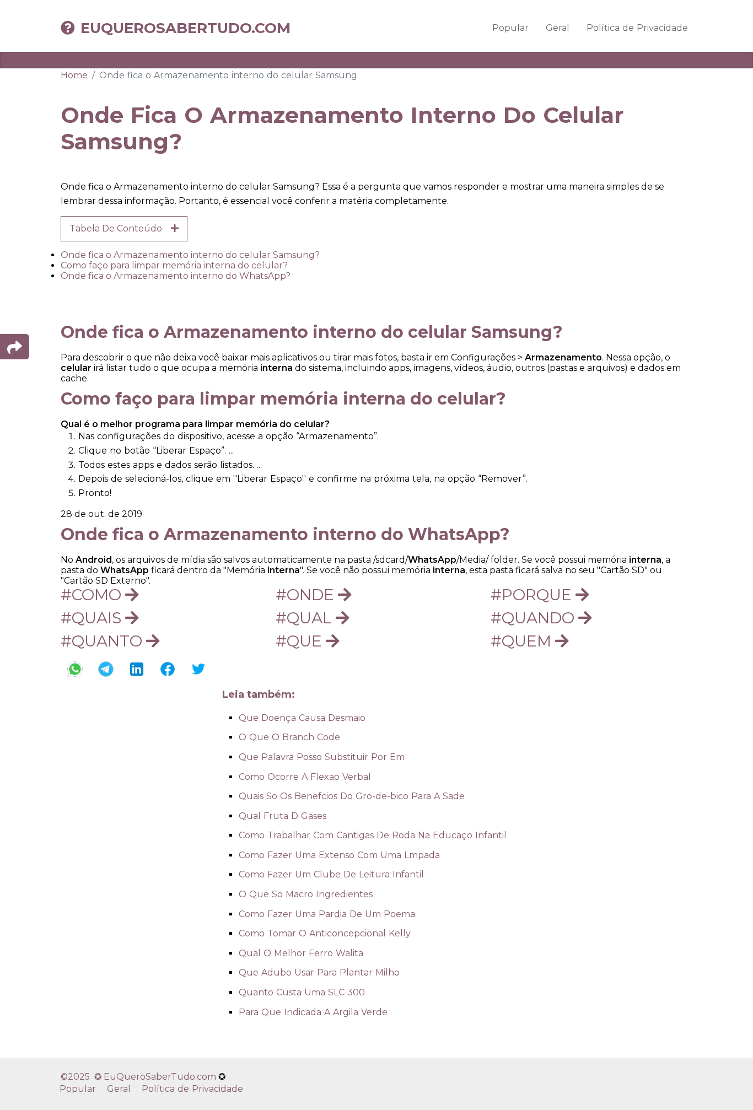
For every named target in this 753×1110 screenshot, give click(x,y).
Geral (557, 28)
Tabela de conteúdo (120, 228)
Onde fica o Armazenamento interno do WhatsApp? (176, 276)
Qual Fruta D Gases (282, 816)
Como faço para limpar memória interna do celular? (174, 265)
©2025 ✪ (82, 1076)
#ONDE (307, 594)
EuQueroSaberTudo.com (185, 28)
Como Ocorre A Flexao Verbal (305, 777)
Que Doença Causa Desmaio (302, 718)
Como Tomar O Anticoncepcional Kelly (325, 933)
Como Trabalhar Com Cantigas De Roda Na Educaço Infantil (373, 835)
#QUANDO (534, 617)
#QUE (301, 641)
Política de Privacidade (637, 28)
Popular (510, 28)
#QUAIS (93, 617)
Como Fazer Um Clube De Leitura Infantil (331, 874)
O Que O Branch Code (289, 737)
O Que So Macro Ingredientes (306, 894)
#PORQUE (533, 594)
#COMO (93, 594)
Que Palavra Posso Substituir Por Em (322, 757)
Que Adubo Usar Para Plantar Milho (319, 972)
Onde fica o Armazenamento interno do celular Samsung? (190, 255)
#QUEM (523, 641)
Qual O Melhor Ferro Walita (301, 953)
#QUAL (306, 617)
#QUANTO (103, 641)
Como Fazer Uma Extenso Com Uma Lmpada (339, 855)
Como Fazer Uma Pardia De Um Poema (327, 914)
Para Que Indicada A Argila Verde (313, 1012)
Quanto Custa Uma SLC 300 (302, 992)
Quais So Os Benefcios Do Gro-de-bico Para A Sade (352, 796)
